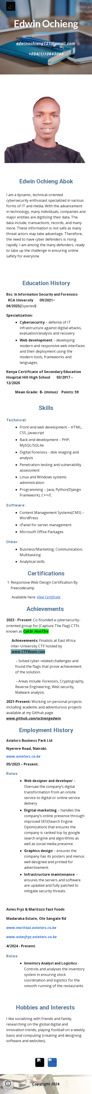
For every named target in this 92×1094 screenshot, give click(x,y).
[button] (8, 1085)
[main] (46, 25)
